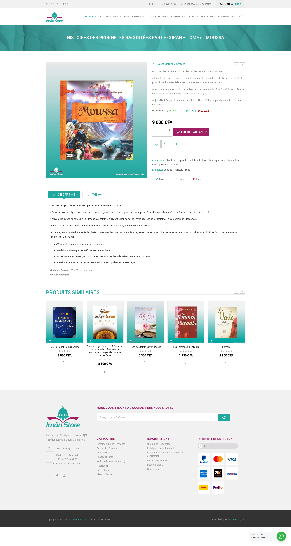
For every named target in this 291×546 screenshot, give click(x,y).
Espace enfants (105, 457)
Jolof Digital (238, 519)
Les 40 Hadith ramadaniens (64, 347)
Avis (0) (96, 194)
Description (66, 194)
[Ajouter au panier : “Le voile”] (226, 362)
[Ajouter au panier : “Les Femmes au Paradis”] (186, 362)
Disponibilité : (159, 110)
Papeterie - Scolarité (107, 448)
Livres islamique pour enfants (218, 160)
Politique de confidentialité (161, 448)
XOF (151, 4)
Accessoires (103, 452)
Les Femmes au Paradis (186, 347)
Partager (180, 179)
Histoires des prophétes (178, 160)
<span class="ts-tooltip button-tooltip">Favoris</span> (156, 144)
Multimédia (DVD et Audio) (111, 461)
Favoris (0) (170, 4)
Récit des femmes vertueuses (145, 347)
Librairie (196, 160)
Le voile (226, 347)
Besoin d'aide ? (155, 464)
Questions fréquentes (158, 444)
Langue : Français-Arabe (177, 169)
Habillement (103, 465)
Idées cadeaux (104, 474)
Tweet (162, 179)
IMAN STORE (80, 519)
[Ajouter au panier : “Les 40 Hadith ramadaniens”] (64, 362)
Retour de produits (157, 460)
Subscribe (224, 417)
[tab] (64, 194)
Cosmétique (103, 470)
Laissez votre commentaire (170, 64)
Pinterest (201, 179)
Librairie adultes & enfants (111, 444)
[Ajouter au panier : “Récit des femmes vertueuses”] (145, 362)
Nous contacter (155, 469)
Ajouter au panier (194, 132)
